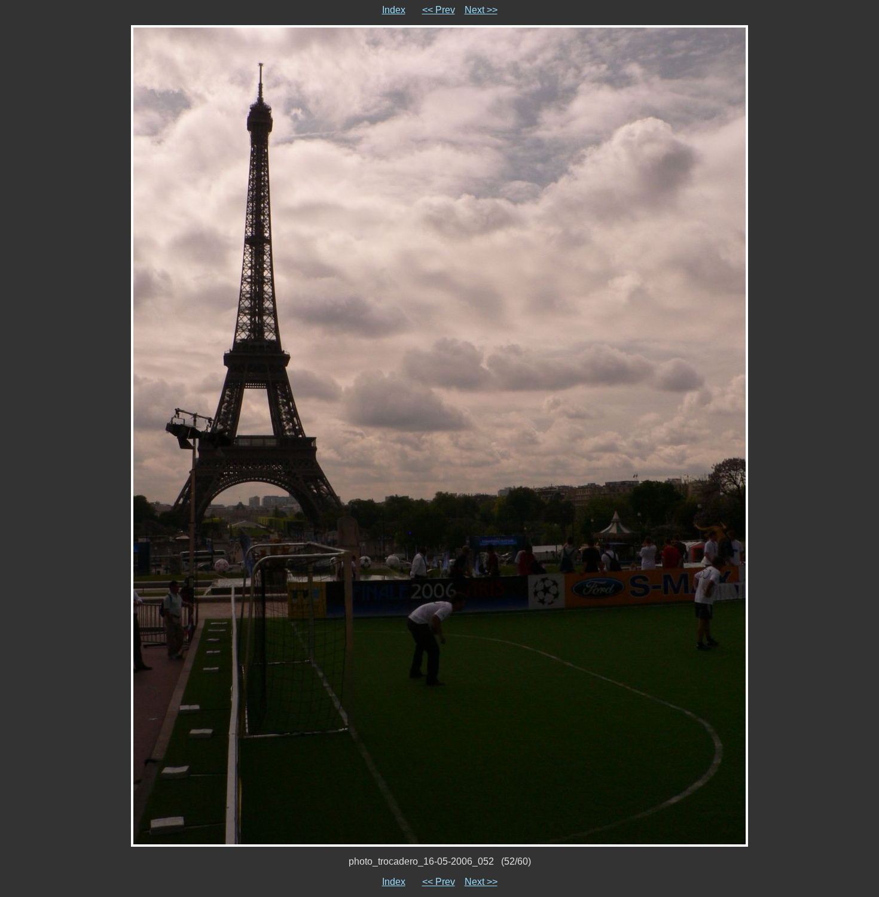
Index (393, 10)
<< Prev (438, 10)
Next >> (481, 10)
